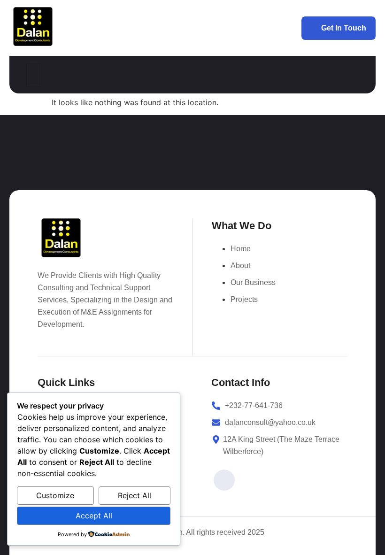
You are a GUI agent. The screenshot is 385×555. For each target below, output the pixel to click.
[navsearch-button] (351, 74)
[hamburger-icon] (33, 74)
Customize (55, 495)
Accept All (94, 515)
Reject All (134, 495)
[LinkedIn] (224, 480)
